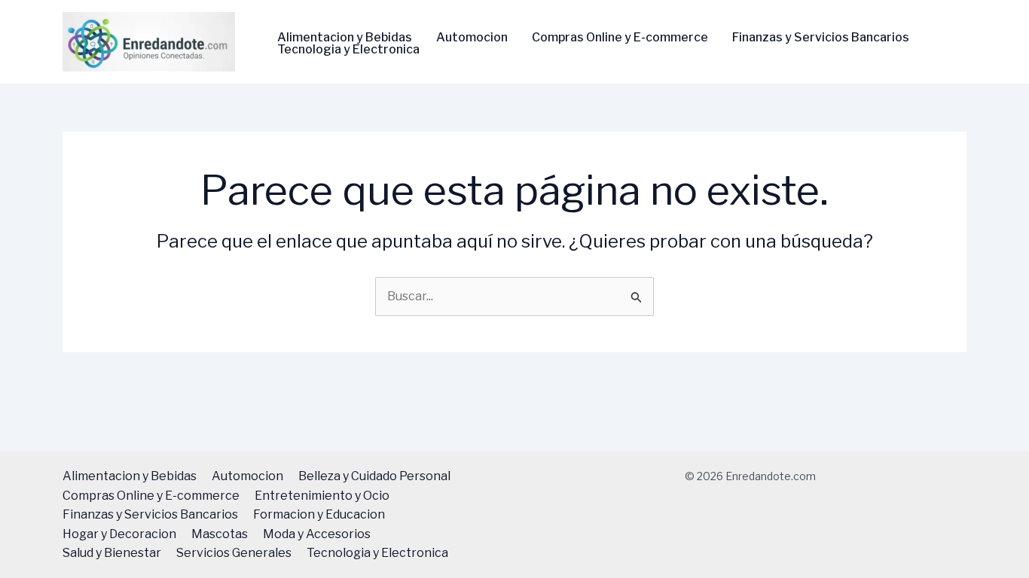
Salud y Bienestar (112, 553)
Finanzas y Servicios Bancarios (820, 38)
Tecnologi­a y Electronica (348, 50)
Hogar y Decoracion (119, 534)
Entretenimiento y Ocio (322, 495)
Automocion (472, 38)
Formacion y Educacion (319, 514)
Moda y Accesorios (317, 534)
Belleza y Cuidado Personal (374, 476)
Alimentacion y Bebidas (344, 38)
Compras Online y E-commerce (620, 38)
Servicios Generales (234, 553)
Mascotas (219, 534)
